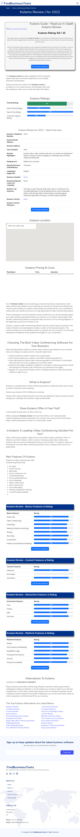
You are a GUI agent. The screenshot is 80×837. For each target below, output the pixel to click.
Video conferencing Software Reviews (24, 8)
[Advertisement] (63, 79)
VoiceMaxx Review (12, 709)
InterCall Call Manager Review (52, 711)
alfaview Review (47, 723)
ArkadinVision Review (14, 718)
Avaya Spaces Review (48, 728)
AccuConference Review (49, 721)
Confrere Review (12, 711)
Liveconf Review (47, 714)
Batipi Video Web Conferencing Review (20, 721)
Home (8, 8)
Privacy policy (11, 797)
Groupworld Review (48, 709)
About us (10, 788)
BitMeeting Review (13, 723)
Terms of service (12, 794)
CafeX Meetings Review (14, 725)
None (26, 177)
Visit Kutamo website (40, 67)
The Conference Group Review (52, 718)
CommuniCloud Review (49, 707)
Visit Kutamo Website (40, 210)
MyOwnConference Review (51, 716)
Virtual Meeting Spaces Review (17, 716)
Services (10, 791)
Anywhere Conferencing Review (52, 725)
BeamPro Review (12, 707)
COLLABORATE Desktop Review (17, 728)
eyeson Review (11, 714)
